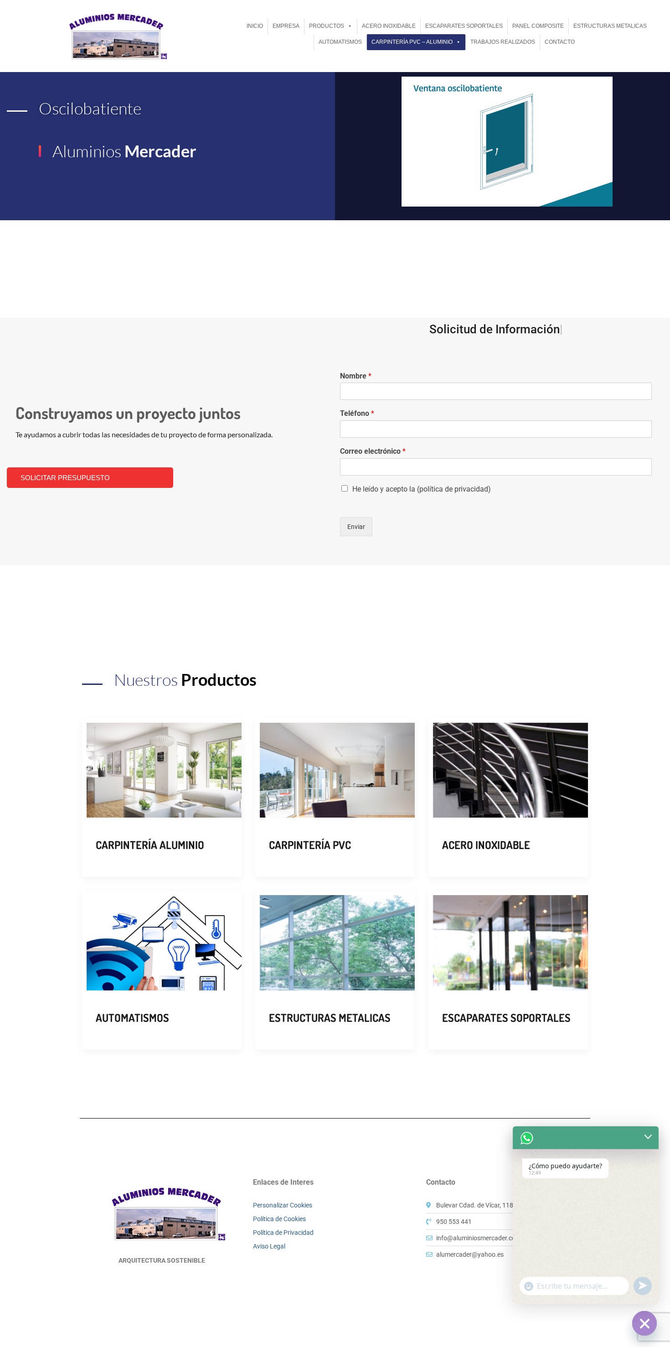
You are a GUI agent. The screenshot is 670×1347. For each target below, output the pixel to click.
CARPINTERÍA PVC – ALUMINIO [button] (412, 42)
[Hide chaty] (644, 1323)
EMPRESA (286, 26)
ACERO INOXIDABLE (389, 26)
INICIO (255, 26)
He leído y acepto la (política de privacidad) (421, 489)
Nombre (355, 376)
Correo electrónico (373, 451)
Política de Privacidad (283, 1232)
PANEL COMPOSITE (538, 26)
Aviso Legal (269, 1246)
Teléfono (357, 413)
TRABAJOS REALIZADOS (502, 42)
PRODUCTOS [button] (326, 26)
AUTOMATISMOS (340, 42)
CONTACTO (560, 42)
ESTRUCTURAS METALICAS (610, 26)
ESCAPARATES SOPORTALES (464, 26)
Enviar (356, 526)
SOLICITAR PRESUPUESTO (65, 478)
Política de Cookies (279, 1219)
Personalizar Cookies (282, 1205)
